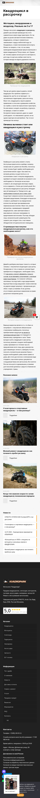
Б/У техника (8, 657)
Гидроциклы (8, 639)
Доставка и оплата (10, 684)
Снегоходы (8, 635)
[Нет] (38, 790)
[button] (20, 773)
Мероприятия (8, 707)
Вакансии (7, 702)
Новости (7, 680)
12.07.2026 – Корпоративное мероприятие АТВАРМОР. (18, 533)
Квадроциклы (8, 626)
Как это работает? (10, 791)
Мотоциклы (8, 630)
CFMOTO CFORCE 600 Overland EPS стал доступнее (19, 518)
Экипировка (8, 644)
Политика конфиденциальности (13, 760)
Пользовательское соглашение (13, 757)
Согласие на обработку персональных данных (18, 762)
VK (7, 720)
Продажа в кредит (10, 698)
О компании (8, 675)
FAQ (5, 711)
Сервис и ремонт (10, 689)
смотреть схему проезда (12, 750)
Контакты (7, 716)
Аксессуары (8, 648)
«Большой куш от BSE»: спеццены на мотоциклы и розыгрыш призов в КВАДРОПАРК (17, 542)
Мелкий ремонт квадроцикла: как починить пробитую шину (19, 551)
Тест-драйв (8, 671)
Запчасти (7, 653)
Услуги (6, 693)
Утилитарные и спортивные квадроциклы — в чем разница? (19, 526)
